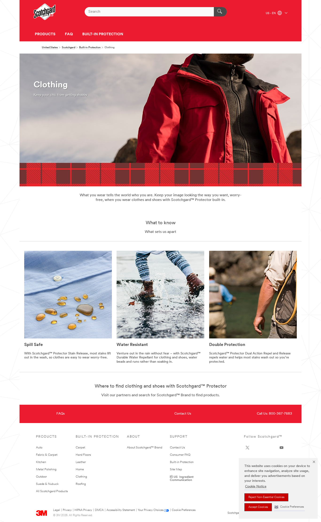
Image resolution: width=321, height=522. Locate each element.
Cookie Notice (255, 486)
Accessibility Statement (120, 510)
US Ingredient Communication (182, 478)
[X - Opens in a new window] (247, 447)
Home (80, 469)
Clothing (81, 476)
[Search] (220, 11)
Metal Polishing (46, 469)
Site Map (176, 469)
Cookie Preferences (184, 510)
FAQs (60, 414)
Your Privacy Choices (150, 510)
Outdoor (41, 476)
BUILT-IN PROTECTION (102, 34)
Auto (39, 447)
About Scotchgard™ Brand (144, 447)
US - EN (271, 13)
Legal (56, 510)
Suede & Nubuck (47, 484)
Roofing (81, 484)
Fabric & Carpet (46, 454)
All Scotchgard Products (52, 491)
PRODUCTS (45, 34)
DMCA (99, 510)
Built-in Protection (182, 462)
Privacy (67, 510)
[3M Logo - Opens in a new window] (44, 12)
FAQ (69, 34)
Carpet (80, 447)
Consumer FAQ (180, 454)
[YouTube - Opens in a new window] (281, 447)
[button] (289, 507)
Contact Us (182, 414)
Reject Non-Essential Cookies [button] (266, 497)
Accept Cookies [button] (258, 507)
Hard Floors (83, 454)
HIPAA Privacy (83, 510)
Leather (81, 462)
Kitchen (41, 462)
